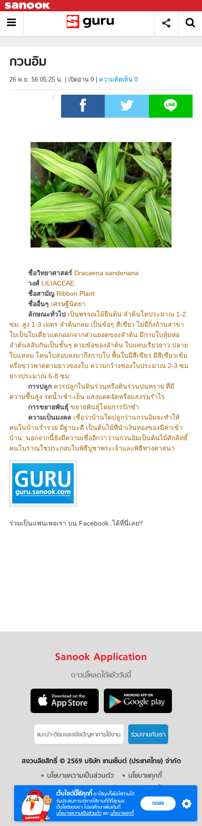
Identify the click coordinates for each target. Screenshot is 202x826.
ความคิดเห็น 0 (118, 79)
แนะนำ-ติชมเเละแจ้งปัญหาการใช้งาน (79, 735)
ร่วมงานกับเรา (148, 735)
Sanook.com (28, 6)
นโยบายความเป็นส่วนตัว (78, 813)
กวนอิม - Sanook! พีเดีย (92, 23)
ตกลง (158, 803)
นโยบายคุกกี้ (122, 813)
